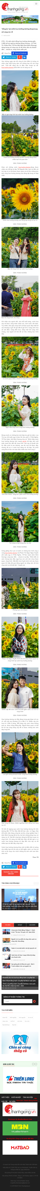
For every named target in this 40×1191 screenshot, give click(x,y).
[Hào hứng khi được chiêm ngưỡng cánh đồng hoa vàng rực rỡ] (20, 801)
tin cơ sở (30, 1017)
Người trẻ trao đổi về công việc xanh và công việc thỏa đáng (23, 940)
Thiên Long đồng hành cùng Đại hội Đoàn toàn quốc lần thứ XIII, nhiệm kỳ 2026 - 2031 (19, 985)
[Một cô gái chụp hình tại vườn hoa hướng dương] (20, 90)
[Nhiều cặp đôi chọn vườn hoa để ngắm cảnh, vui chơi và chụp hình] (20, 687)
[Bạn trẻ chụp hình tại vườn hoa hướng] (20, 247)
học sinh (27, 1021)
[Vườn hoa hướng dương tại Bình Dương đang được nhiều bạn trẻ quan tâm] (20, 135)
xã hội (24, 441)
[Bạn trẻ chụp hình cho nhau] (20, 296)
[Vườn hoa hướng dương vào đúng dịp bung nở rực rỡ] (20, 198)
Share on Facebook (20, 53)
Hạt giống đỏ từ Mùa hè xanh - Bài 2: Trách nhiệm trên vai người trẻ (22, 965)
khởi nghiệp (13, 1017)
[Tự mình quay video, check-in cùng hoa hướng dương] (20, 357)
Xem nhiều (32, 924)
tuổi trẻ (13, 1021)
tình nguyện (22, 1017)
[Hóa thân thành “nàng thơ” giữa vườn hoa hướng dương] (20, 472)
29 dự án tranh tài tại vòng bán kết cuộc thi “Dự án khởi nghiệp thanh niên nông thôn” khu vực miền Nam (20, 905)
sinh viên (19, 1021)
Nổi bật (20, 924)
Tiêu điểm (7, 924)
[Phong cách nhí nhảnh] (20, 588)
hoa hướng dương (7, 67)
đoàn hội (5, 1017)
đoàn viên (5, 1021)
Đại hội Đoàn (6, 1025)
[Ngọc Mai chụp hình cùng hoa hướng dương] (20, 405)
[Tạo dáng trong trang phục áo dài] (20, 521)
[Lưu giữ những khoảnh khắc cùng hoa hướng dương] (20, 752)
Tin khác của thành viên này (10, 873)
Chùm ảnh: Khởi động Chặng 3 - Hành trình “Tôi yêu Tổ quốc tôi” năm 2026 (23, 931)
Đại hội (14, 1025)
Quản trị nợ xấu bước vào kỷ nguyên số (23, 948)
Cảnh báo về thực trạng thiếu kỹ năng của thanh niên (23, 956)
